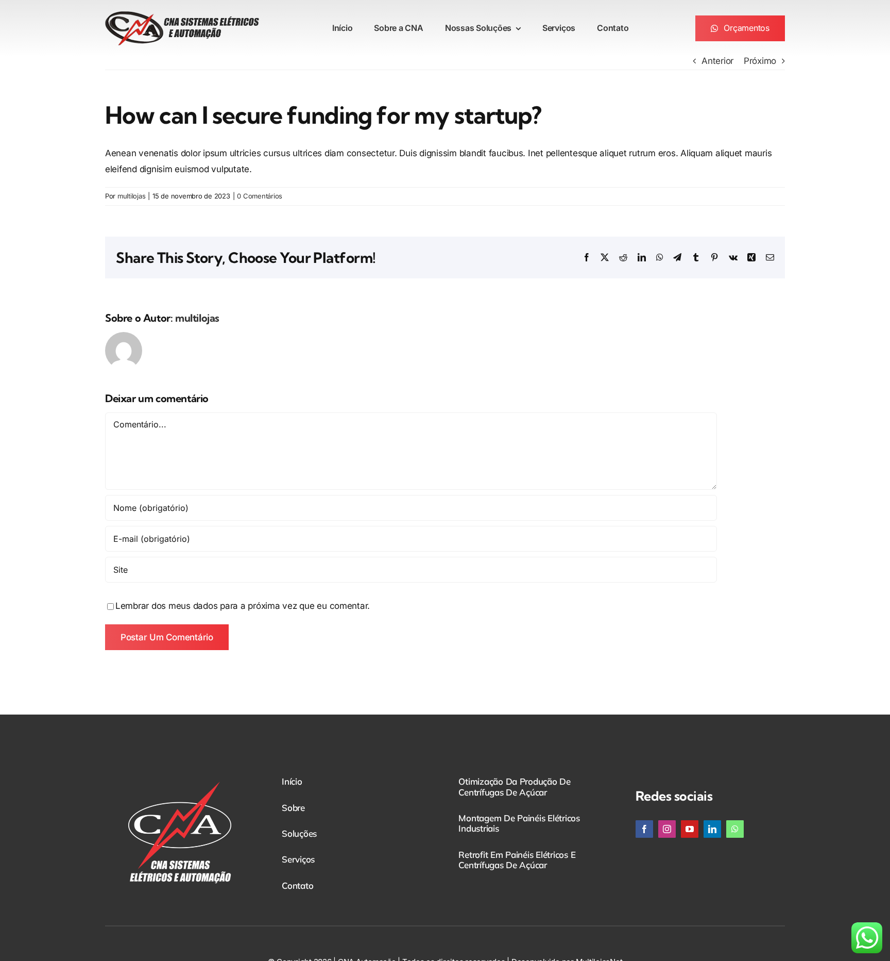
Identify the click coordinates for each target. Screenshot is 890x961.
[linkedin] (712, 829)
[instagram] (667, 829)
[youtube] (689, 829)
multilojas (131, 196)
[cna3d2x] (182, 15)
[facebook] (644, 829)
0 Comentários (259, 196)
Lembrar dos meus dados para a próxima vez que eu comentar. (242, 606)
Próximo (760, 61)
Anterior (717, 61)
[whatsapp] (735, 829)
